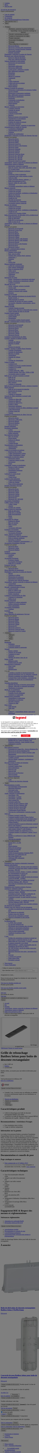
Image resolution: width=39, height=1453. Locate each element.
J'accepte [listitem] (25, 735)
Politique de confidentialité (17, 728)
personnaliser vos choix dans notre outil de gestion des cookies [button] (19, 731)
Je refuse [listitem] (14, 735)
